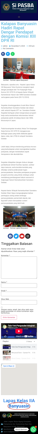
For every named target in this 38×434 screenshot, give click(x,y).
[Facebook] (10, 236)
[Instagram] (27, 236)
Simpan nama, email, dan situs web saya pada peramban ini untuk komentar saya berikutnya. (17, 311)
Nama (4, 282)
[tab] (19, 347)
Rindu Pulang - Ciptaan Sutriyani (22, 358)
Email (4, 291)
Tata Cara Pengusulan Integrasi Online (24, 347)
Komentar (5, 255)
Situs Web (5, 299)
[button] (19, 16)
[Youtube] (22, 236)
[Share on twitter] (8, 54)
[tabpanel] (19, 331)
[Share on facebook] (3, 54)
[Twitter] (16, 236)
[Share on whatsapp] (13, 54)
